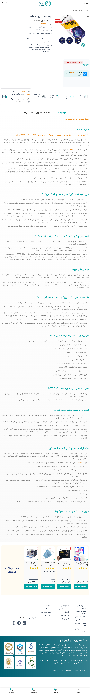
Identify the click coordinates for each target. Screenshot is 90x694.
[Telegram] (19, 623)
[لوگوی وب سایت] (45, 3)
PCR (71, 150)
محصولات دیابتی (80, 617)
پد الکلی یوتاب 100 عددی (32, 563)
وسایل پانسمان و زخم (80, 624)
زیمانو (86, 10)
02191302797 (23, 618)
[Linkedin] (24, 623)
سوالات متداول (64, 609)
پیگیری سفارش (46, 615)
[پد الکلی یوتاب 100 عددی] (31, 553)
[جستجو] (7, 3)
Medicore (43, 24)
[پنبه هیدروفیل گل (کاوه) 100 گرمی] (81, 553)
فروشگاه (66, 612)
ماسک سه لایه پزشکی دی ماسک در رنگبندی (48, 565)
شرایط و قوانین (64, 615)
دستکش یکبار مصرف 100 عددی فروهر (64, 563)
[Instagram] (13, 623)
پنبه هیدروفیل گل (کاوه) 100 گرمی (82, 563)
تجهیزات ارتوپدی (81, 620)
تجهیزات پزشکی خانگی (81, 612)
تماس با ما (48, 609)
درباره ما (48, 606)
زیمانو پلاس (65, 606)
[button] (81, 586)
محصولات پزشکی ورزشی (80, 630)
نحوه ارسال (65, 619)
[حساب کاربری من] (3, 3)
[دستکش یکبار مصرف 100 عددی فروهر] (64, 553)
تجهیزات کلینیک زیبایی (81, 607)
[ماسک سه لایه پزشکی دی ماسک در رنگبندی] (48, 553)
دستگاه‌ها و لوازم (77, 10)
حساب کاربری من (46, 612)
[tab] (61, 112)
